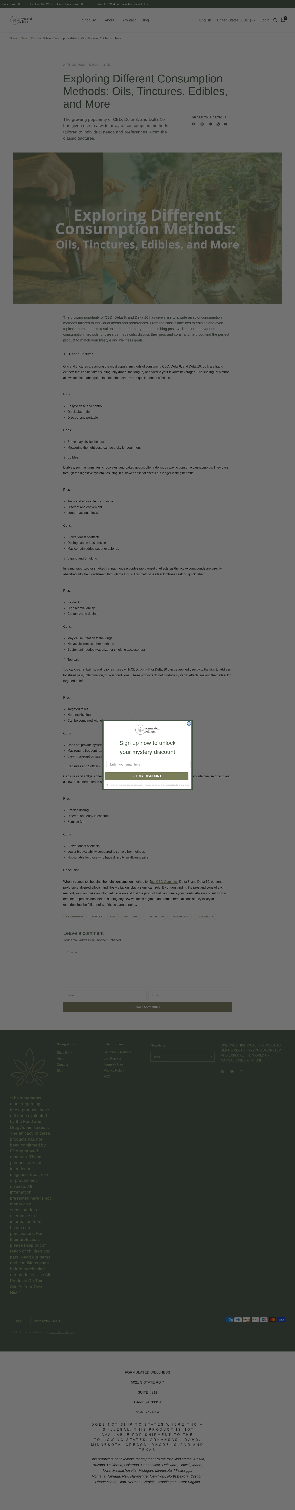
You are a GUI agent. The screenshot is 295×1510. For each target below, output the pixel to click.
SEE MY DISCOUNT (146, 776)
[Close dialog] (189, 723)
